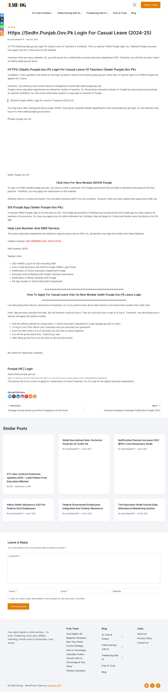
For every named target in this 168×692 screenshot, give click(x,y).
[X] (14, 396)
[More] (35, 396)
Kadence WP (54, 685)
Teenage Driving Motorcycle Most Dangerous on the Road (37, 408)
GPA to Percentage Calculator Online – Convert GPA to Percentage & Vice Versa (76, 658)
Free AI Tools (150, 5)
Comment (14, 556)
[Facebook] (10, 396)
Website (117, 591)
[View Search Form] (134, 5)
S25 (11, 486)
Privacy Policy (144, 638)
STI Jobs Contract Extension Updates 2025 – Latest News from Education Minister (27, 478)
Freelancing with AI (110, 657)
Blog (133, 13)
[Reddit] (30, 396)
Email (64, 591)
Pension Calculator (75, 670)
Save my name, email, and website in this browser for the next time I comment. (47, 598)
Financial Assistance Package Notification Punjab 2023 (132, 408)
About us (141, 634)
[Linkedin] (18, 396)
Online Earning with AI (109, 647)
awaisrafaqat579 (17, 39)
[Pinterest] (26, 396)
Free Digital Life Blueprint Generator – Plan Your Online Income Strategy (77, 640)
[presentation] (28, 451)
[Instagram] (22, 396)
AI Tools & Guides (107, 636)
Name (13, 591)
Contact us (142, 642)
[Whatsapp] (2, 26)
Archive (11, 27)
